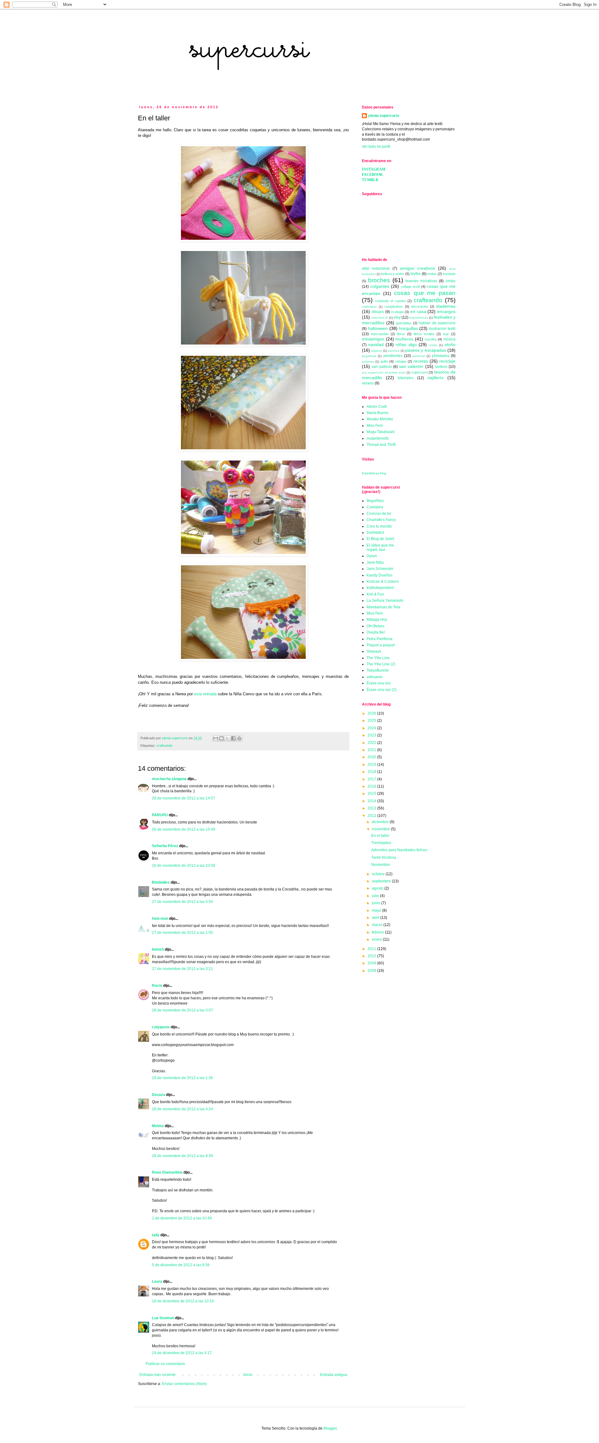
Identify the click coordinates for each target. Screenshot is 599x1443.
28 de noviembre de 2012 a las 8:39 (182, 1156)
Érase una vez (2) (382, 690)
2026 (372, 713)
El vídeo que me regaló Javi (380, 547)
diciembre (381, 822)
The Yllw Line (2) (381, 664)
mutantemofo (378, 438)
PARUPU (160, 815)
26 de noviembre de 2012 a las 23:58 (183, 865)
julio (376, 896)
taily (155, 1235)
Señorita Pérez (165, 846)
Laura (157, 1281)
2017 (372, 779)
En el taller (380, 835)
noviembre (381, 829)
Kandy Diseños (379, 575)
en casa (418, 311)
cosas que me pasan (424, 293)
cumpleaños (393, 306)
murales (431, 339)
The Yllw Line (378, 658)
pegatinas (369, 356)
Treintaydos (381, 843)
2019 (372, 764)
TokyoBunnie (378, 670)
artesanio (374, 677)
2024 (372, 728)
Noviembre (380, 864)
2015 (372, 793)
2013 (372, 808)
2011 (372, 949)
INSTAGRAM (373, 169)
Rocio (157, 985)
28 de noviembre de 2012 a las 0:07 (182, 1010)
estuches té (379, 317)
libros (401, 334)
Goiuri (372, 556)
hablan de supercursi (437, 323)
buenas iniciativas (421, 281)
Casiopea (375, 507)
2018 (372, 772)
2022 (372, 743)
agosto (378, 888)
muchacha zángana (169, 779)
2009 (372, 963)
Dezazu (159, 1095)
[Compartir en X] (227, 738)
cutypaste (161, 1027)
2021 (372, 750)
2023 (372, 735)
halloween (378, 328)
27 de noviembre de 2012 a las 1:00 (182, 932)
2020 (372, 757)
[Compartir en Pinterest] (239, 738)
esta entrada (205, 694)
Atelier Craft (377, 406)
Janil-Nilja (375, 562)
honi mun (160, 918)
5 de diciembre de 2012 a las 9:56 (181, 1265)
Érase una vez (379, 683)
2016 (372, 786)
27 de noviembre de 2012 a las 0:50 (182, 902)
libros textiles (424, 334)
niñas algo (406, 344)
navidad (376, 344)
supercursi (420, 372)
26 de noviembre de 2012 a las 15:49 (183, 829)
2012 (372, 815)
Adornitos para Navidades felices (399, 850)
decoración (419, 306)
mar (446, 334)
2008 (372, 970)
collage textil (410, 286)
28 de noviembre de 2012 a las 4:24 (182, 1109)
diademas (445, 306)
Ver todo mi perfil (376, 146)
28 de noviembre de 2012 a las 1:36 (182, 1078)
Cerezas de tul (379, 513)
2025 (372, 720)
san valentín (411, 366)
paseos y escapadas (425, 350)
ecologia (397, 312)
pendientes (392, 356)
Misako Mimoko (380, 419)
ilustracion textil (442, 328)
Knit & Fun (375, 594)
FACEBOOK (372, 174)
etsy (397, 317)
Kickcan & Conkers (383, 581)
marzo (377, 925)
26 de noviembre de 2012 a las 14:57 (183, 798)
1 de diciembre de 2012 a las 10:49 (182, 1218)
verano (368, 383)
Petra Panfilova (379, 639)
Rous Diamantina (167, 1172)
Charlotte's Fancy (381, 520)
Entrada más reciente (157, 1375)
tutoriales (405, 378)
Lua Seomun (163, 1318)
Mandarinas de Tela (383, 607)
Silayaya (374, 651)
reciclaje (447, 361)
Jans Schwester (380, 569)
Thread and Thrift (381, 444)
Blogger (330, 1428)
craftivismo (369, 306)
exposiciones (418, 317)
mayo (377, 910)
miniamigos (373, 338)
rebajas (401, 361)
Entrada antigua (333, 1375)
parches (393, 350)
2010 (372, 956)
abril (376, 917)
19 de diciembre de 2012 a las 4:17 (182, 1353)
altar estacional (376, 268)
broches (379, 280)
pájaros (376, 350)
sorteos (441, 366)
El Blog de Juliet (380, 539)
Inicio (247, 1375)
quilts (384, 361)
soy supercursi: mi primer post (383, 372)
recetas (420, 361)
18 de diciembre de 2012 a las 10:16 (183, 1301)
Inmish (158, 949)
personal (418, 356)
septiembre (382, 881)
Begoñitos (375, 501)
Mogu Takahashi (381, 432)
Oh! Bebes (375, 626)
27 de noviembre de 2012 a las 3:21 (182, 969)
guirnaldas (404, 323)
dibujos (378, 312)
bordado (449, 274)
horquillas (408, 328)
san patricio (382, 366)
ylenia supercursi (383, 115)
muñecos (404, 338)
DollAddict (375, 532)
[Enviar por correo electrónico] (215, 738)
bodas (432, 274)
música (449, 339)
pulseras (368, 361)
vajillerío (435, 377)
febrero (378, 932)
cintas (450, 281)
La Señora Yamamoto (385, 600)
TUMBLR (370, 180)
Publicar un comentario (165, 1364)
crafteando (164, 745)
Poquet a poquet (381, 645)
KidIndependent (380, 588)
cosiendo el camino (390, 301)
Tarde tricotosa (383, 857)
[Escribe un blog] (221, 738)
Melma (158, 1126)
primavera (440, 356)
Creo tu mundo (379, 526)
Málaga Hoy (377, 619)
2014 (372, 801)
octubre (379, 874)
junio (376, 903)
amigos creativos (417, 268)
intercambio (379, 334)
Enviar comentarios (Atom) (184, 1384)
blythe (416, 274)
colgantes (379, 286)
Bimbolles (161, 882)
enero (377, 939)
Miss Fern (375, 425)
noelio (433, 345)
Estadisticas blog (374, 473)
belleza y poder (392, 274)
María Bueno (377, 413)
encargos (446, 311)
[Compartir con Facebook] (233, 738)
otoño (449, 344)
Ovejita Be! (376, 632)
